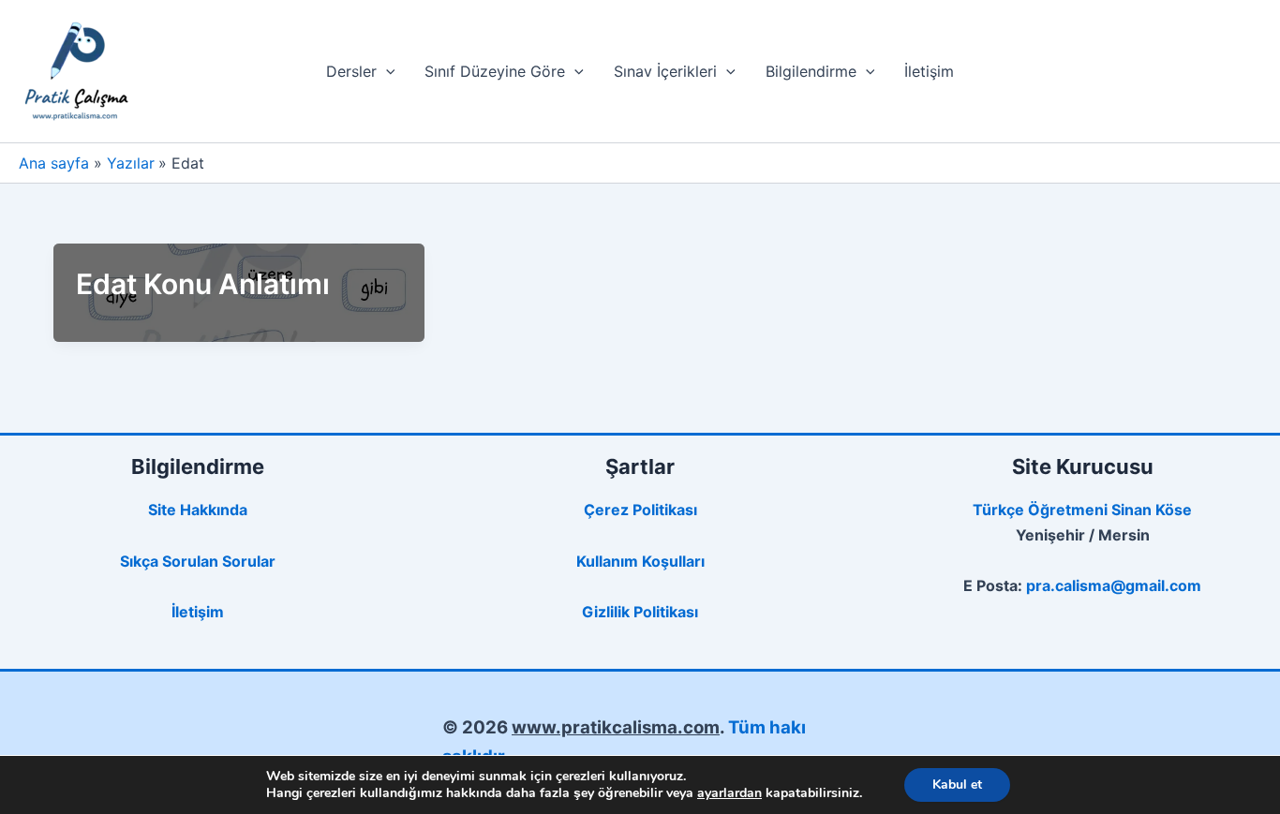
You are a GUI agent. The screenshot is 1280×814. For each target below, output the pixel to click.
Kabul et (957, 784)
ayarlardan (729, 793)
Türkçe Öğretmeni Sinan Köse (1082, 509)
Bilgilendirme (811, 71)
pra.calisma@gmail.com (1113, 585)
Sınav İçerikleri (665, 71)
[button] (386, 71)
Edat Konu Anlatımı (203, 284)
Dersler (351, 71)
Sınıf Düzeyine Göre (494, 71)
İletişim (929, 71)
